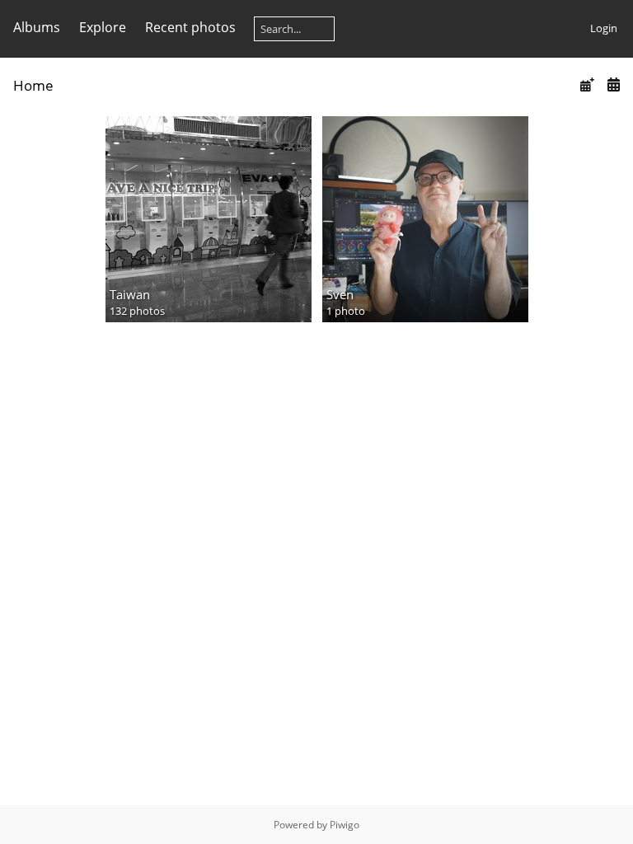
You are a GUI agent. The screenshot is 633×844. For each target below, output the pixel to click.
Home (33, 85)
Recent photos (190, 27)
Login (603, 28)
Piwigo (344, 825)
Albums (36, 27)
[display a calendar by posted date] (587, 84)
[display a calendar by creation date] (613, 84)
